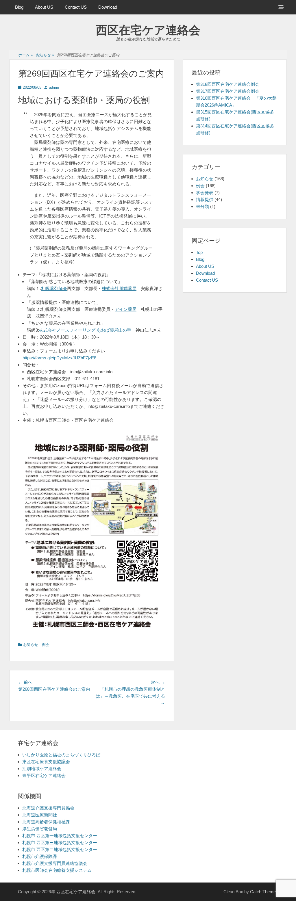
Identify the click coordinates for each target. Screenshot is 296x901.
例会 (45, 644)
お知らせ (45, 55)
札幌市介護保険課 (39, 856)
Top (199, 252)
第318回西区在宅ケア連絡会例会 (227, 84)
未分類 (202, 206)
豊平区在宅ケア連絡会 (44, 775)
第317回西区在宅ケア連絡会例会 (227, 91)
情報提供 (204, 199)
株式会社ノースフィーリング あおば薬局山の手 (85, 330)
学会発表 (204, 192)
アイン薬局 (125, 309)
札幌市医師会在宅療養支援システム (57, 870)
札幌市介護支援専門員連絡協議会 (54, 863)
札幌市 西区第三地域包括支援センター (59, 842)
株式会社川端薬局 (119, 288)
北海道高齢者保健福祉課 (46, 821)
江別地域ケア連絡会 (41, 768)
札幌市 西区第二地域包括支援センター (59, 849)
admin (54, 87)
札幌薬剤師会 (54, 288)
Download (107, 7)
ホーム (25, 55)
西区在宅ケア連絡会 (148, 30)
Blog (19, 7)
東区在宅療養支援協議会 (46, 761)
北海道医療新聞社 (39, 814)
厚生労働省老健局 (39, 828)
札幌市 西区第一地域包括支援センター (59, 835)
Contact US (76, 7)
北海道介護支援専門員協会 (48, 807)
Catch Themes (264, 891)
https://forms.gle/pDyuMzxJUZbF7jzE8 (59, 357)
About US (44, 7)
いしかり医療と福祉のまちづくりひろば (61, 754)
